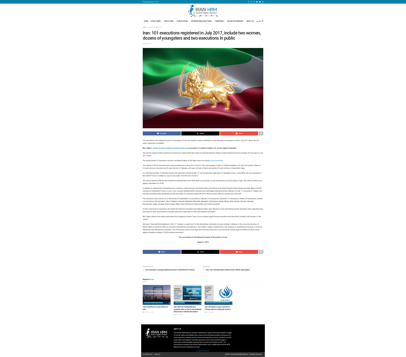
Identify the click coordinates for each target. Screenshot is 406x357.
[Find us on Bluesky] (257, 2)
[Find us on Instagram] (254, 2)
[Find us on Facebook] (248, 2)
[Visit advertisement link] (203, 259)
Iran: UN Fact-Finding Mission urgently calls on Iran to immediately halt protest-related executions (187, 309)
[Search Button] (262, 21)
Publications (182, 21)
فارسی (258, 21)
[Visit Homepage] (203, 11)
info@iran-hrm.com (203, 351)
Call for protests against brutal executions (170, 148)
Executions (168, 21)
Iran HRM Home (147, 354)
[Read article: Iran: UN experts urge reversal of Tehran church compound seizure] (218, 295)
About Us (250, 21)
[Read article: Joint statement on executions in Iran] (157, 295)
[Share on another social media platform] (261, 133)
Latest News (156, 21)
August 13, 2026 (149, 312)
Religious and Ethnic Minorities (218, 302)
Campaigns (219, 21)
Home (146, 21)
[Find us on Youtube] (260, 2)
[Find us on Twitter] (251, 2)
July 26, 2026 (179, 314)
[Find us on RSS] (262, 2)
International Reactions (201, 21)
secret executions (216, 161)
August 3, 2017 (147, 43)
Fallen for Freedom (235, 21)
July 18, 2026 (209, 312)
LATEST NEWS (179, 302)
